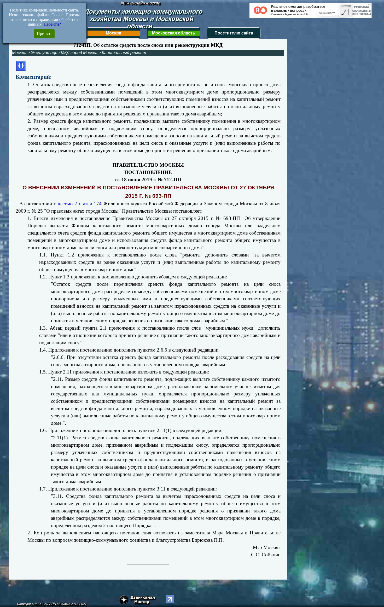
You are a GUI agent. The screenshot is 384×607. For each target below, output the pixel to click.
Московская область (173, 33)
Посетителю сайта (233, 33)
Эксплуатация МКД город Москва (64, 52)
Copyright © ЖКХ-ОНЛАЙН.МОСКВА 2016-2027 (51, 604)
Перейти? (52, 24)
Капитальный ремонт (124, 52)
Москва (113, 33)
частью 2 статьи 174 (80, 203)
